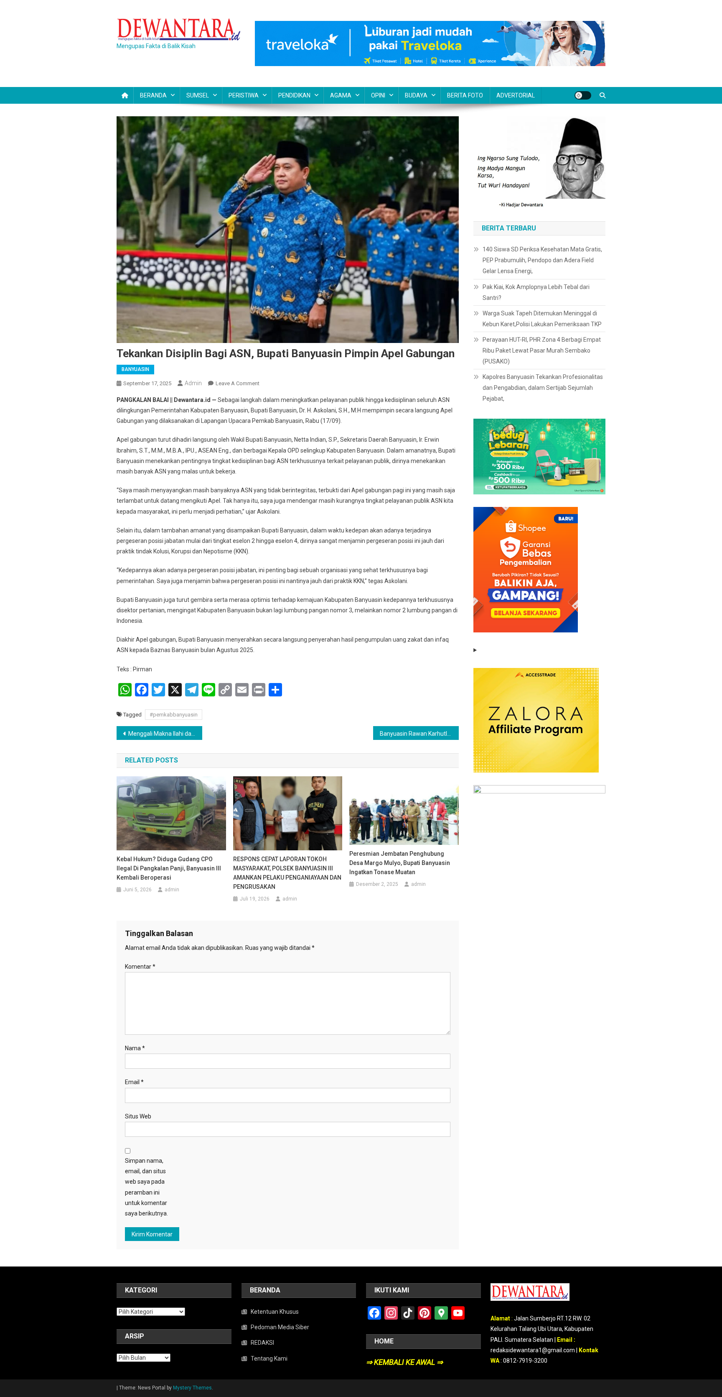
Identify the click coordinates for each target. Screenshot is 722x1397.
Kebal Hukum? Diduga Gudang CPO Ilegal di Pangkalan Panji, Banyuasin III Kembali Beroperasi (169, 868)
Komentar (140, 966)
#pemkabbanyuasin (174, 714)
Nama (135, 1048)
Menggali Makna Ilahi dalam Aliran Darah (165, 733)
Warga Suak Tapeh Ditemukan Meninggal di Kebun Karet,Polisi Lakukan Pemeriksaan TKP (542, 319)
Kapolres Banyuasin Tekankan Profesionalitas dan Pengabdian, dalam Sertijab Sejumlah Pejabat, (543, 388)
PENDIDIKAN (294, 95)
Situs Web (138, 1116)
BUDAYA (416, 95)
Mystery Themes (192, 1388)
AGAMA (340, 95)
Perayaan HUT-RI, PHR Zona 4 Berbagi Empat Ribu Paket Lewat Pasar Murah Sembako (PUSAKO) (542, 350)
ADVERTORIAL (515, 95)
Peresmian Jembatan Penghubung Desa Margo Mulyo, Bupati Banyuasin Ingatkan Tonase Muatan (399, 862)
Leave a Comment (237, 383)
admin (193, 383)
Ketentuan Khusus (275, 1311)
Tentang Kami (269, 1358)
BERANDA (153, 95)
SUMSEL (197, 95)
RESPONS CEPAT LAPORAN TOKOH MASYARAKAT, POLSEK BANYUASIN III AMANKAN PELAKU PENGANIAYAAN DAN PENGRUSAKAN (287, 873)
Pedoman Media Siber (280, 1327)
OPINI (378, 95)
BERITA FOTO (465, 95)
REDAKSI (262, 1342)
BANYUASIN (135, 369)
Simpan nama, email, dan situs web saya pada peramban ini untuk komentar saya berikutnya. (146, 1187)
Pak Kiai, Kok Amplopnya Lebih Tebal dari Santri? (536, 292)
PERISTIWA (244, 95)
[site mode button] (583, 95)
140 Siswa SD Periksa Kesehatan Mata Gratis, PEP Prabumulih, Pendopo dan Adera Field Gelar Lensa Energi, (542, 260)
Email (134, 1082)
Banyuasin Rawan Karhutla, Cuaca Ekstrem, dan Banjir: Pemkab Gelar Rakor (419, 733)
